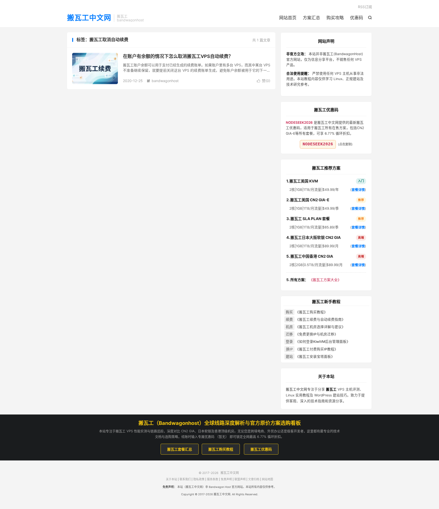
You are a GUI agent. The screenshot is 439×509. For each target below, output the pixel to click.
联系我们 (185, 479)
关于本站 (171, 479)
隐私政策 (199, 479)
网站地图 (267, 479)
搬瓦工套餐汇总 (179, 449)
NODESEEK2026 (318, 144)
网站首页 (287, 17)
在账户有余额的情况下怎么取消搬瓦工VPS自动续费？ (178, 56)
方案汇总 (311, 17)
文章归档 (253, 479)
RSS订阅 (365, 7)
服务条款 (212, 479)
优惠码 (356, 17)
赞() (263, 81)
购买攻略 (335, 17)
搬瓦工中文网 (89, 18)
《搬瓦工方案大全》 (313, 279)
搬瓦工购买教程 (220, 449)
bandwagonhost (163, 81)
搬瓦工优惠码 (261, 449)
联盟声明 (240, 479)
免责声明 (226, 479)
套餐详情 (358, 190)
